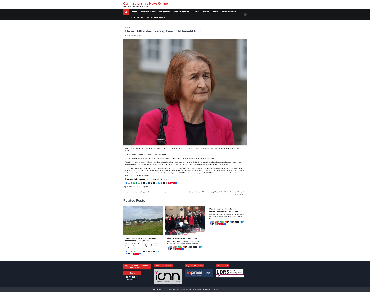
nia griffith (145, 187)
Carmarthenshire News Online (145, 3)
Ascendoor (198, 289)
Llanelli (127, 27)
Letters (215, 12)
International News (148, 12)
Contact (206, 12)
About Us (196, 12)
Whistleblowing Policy (154, 17)
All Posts (134, 12)
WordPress (214, 289)
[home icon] (126, 12)
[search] (245, 14)
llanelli (131, 187)
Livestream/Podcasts (181, 12)
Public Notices (164, 12)
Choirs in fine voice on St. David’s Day (182, 238)
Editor (128, 35)
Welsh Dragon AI (137, 17)
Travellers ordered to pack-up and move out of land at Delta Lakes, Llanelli (142, 239)
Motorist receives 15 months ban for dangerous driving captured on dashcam (225, 210)
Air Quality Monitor (229, 12)
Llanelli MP (137, 187)
